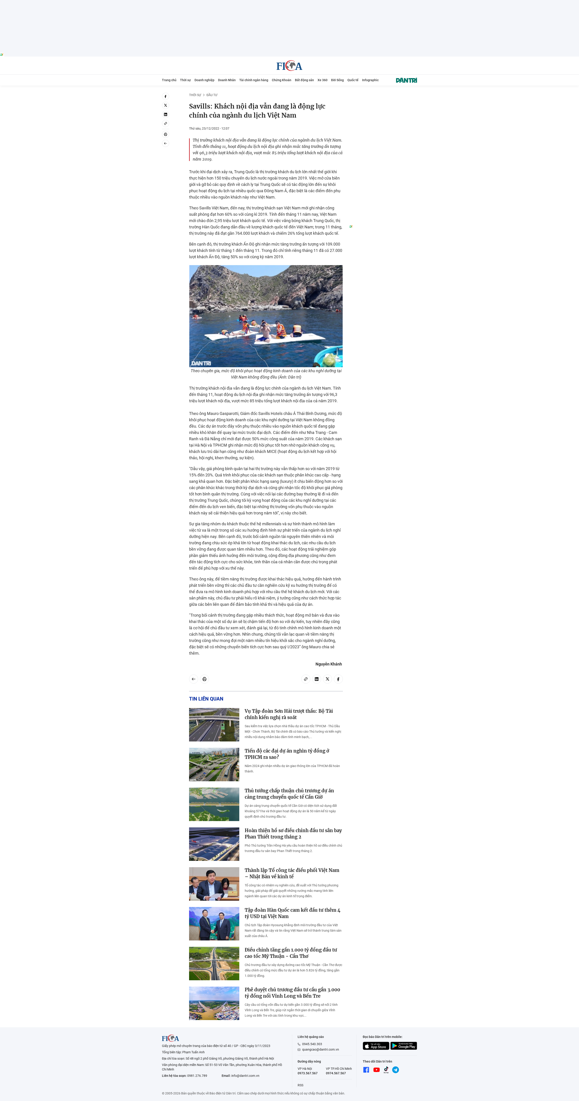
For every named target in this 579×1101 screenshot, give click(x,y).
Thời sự (185, 80)
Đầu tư (211, 95)
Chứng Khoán (281, 80)
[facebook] (165, 96)
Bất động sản (304, 80)
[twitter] (165, 105)
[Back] (165, 143)
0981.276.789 (197, 1075)
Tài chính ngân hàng (253, 80)
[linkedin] (165, 114)
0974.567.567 (336, 1073)
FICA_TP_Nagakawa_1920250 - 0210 (289, 2)
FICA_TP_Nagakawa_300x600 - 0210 (383, 95)
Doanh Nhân (227, 80)
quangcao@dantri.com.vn (320, 1049)
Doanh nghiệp (204, 80)
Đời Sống (337, 80)
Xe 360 (322, 80)
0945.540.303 (312, 1044)
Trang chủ (169, 80)
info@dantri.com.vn (245, 1075)
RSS (300, 1085)
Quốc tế (352, 80)
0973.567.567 (308, 1073)
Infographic (370, 80)
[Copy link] (165, 123)
